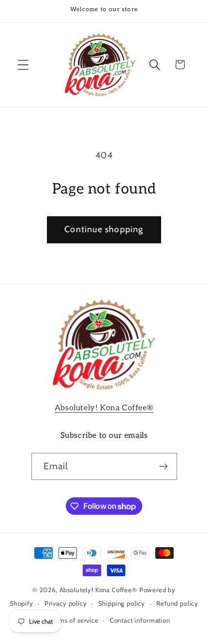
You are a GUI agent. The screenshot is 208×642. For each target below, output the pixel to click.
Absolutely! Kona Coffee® (104, 408)
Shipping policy (122, 603)
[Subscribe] (164, 466)
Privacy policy (66, 603)
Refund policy (177, 603)
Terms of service (73, 620)
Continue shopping (103, 229)
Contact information (140, 620)
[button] (23, 64)
